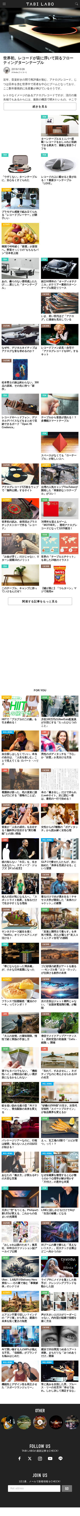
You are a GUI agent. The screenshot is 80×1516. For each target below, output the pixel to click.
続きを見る (40, 106)
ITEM (44, 117)
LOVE (44, 732)
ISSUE (45, 500)
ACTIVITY (6, 190)
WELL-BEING (7, 732)
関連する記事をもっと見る (40, 601)
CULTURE (46, 294)
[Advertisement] (40, 649)
